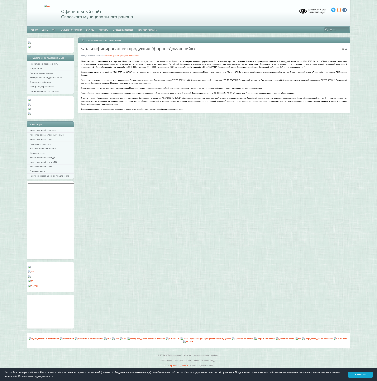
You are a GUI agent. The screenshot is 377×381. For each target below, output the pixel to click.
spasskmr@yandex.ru (179, 365)
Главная (84, 40)
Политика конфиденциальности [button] (35, 376)
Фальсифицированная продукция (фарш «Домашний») (138, 48)
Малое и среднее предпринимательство (122, 55)
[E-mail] (346, 49)
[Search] (326, 29)
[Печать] (343, 49)
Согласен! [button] (360, 375)
